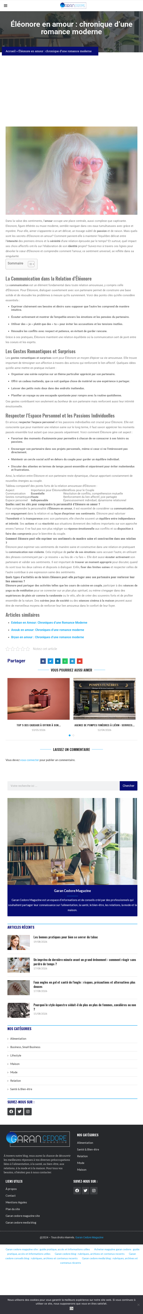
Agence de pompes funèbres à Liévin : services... (104, 725)
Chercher (128, 786)
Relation (15, 1080)
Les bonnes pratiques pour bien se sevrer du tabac (66, 937)
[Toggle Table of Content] (29, 264)
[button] (43, 661)
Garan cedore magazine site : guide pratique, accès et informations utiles (48, 1249)
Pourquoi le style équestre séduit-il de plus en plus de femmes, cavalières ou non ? (85, 1007)
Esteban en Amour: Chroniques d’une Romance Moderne (49, 622)
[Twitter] (19, 1111)
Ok (71, 1308)
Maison (15, 1063)
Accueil (11, 51)
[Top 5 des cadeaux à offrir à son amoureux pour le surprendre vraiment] (38, 699)
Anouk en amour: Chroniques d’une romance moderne (47, 630)
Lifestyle (15, 1055)
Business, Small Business (25, 1047)
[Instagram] (28, 1111)
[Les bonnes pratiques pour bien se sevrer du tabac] (18, 942)
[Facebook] (11, 1111)
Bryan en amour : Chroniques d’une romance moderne (47, 637)
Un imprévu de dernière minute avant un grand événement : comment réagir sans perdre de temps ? (85, 962)
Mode (14, 1072)
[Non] (138, 1305)
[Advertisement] (71, 91)
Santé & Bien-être (21, 1089)
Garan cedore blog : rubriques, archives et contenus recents (90, 1253)
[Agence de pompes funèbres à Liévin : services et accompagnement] (104, 699)
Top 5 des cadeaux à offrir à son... (39, 725)
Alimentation (18, 1038)
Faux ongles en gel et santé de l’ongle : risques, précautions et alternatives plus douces (84, 984)
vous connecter (29, 760)
